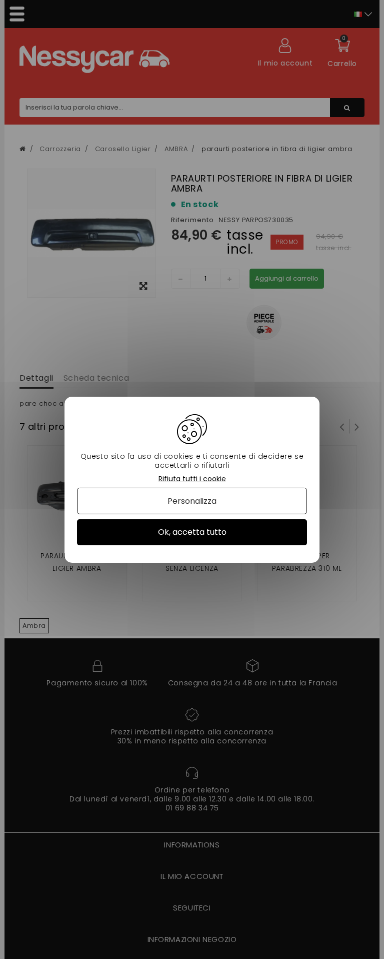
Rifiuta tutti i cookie (192, 478)
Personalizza (192, 501)
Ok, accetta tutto (192, 532)
